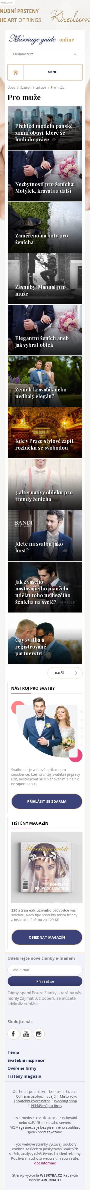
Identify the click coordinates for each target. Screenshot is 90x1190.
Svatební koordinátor (33, 1101)
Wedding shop (65, 1101)
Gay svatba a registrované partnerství (30, 646)
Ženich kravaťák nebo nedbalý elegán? (40, 392)
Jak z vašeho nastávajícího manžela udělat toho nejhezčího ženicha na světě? (42, 591)
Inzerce (72, 1091)
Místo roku (68, 1096)
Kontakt (55, 1091)
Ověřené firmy (22, 1068)
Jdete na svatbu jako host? (39, 547)
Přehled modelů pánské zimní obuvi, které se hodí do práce (44, 132)
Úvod (11, 87)
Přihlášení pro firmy (46, 1105)
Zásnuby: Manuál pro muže (40, 290)
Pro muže (57, 87)
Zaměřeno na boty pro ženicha (41, 238)
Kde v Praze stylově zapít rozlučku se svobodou (44, 444)
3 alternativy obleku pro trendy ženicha (44, 495)
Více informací (45, 1163)
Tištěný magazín (24, 1076)
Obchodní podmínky (29, 1091)
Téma (13, 1052)
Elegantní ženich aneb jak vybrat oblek (42, 341)
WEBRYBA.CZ (51, 1175)
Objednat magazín (47, 937)
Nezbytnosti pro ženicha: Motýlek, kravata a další (44, 187)
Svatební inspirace (33, 87)
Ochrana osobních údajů (36, 1096)
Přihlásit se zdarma (46, 801)
